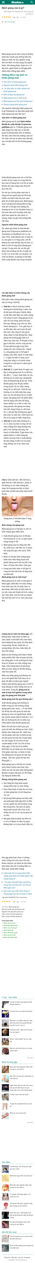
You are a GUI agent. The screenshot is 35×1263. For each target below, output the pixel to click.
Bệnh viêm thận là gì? (10, 932)
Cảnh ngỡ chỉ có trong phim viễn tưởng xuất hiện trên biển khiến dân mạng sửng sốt (18, 876)
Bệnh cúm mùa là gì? (10, 928)
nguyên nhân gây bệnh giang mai (12, 911)
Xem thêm (30, 1058)
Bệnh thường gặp (10, 22)
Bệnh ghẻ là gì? (9, 930)
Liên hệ (20, 1257)
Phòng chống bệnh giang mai (15, 104)
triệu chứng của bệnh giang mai (12, 914)
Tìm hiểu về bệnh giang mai (15, 82)
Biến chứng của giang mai (14, 94)
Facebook (27, 1257)
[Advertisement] (17, 38)
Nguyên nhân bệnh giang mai (16, 85)
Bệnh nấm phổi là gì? (10, 937)
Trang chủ (7, 1257)
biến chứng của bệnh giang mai (12, 916)
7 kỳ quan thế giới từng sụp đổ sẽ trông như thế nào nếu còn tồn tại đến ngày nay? (17, 885)
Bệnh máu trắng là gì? (11, 925)
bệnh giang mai (14, 907)
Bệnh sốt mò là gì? (9, 923)
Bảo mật (14, 1257)
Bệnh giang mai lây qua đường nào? (18, 101)
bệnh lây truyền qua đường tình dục (13, 909)
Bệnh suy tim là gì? (10, 935)
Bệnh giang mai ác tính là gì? (15, 98)
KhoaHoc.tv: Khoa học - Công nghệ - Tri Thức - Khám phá (17, 2)
